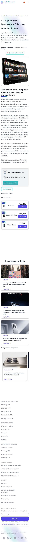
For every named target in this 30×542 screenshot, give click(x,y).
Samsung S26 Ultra (7, 447)
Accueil (3, 16)
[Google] (4, 538)
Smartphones (7, 189)
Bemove (13, 533)
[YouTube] (15, 538)
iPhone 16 (4, 439)
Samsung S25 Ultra (7, 454)
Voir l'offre (22, 207)
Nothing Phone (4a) (7, 418)
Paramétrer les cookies (8, 495)
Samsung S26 (5, 451)
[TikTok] (11, 538)
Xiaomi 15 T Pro (6, 408)
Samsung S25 (5, 457)
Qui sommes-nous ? (7, 502)
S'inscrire (15, 519)
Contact (3, 483)
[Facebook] (7, 538)
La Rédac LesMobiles (7, 47)
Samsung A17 (5, 405)
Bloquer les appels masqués (10, 472)
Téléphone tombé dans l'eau (10, 469)
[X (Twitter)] (18, 538)
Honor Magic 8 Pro (7, 415)
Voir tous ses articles (10, 183)
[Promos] (24, 2)
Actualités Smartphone (18, 16)
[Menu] (28, 2)
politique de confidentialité (8, 524)
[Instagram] (22, 538)
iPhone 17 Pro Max (7, 426)
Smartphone (9, 16)
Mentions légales (6, 487)
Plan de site (5, 499)
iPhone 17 (4, 433)
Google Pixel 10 (6, 411)
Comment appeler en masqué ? (11, 465)
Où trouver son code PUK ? (9, 475)
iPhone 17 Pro (5, 429)
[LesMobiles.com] (8, 2)
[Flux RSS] (26, 538)
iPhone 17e (4, 436)
